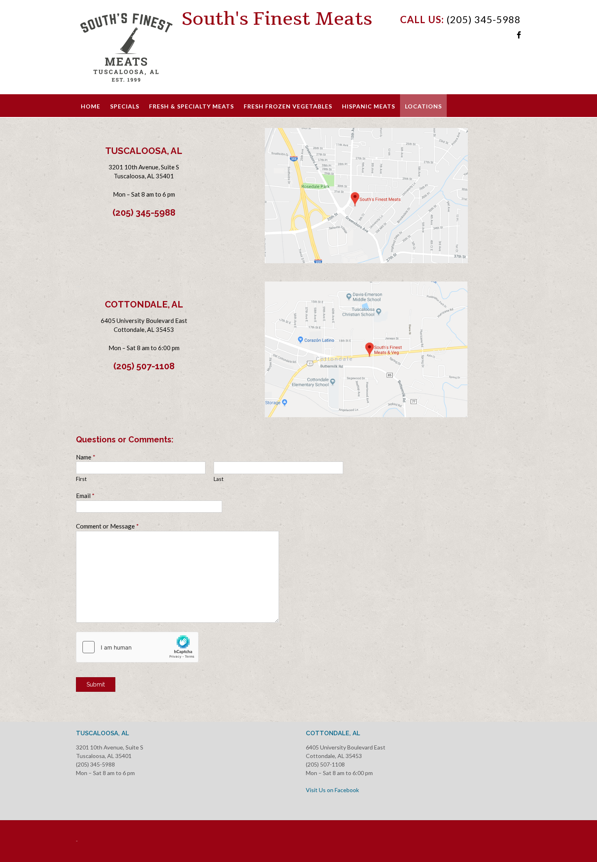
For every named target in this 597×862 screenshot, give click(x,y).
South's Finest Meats (277, 19)
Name (85, 457)
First (81, 479)
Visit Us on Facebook (332, 789)
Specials (124, 106)
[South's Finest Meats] (129, 48)
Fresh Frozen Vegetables (288, 106)
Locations (423, 106)
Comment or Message (107, 526)
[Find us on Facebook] (519, 34)
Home (90, 106)
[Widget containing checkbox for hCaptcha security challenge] (137, 647)
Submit (96, 684)
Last (218, 479)
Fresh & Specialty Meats (191, 106)
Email (85, 495)
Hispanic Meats (368, 106)
